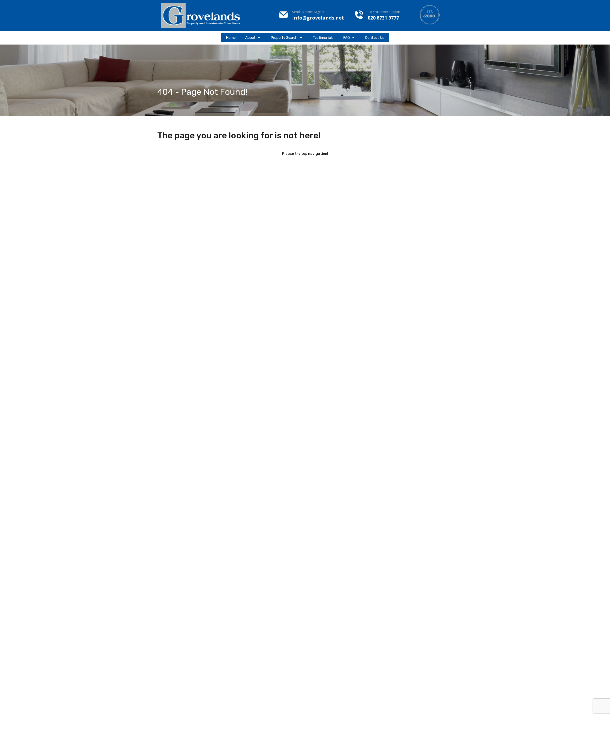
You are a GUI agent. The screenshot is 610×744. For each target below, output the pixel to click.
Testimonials (323, 37)
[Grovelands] (201, 15)
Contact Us (374, 37)
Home (231, 37)
